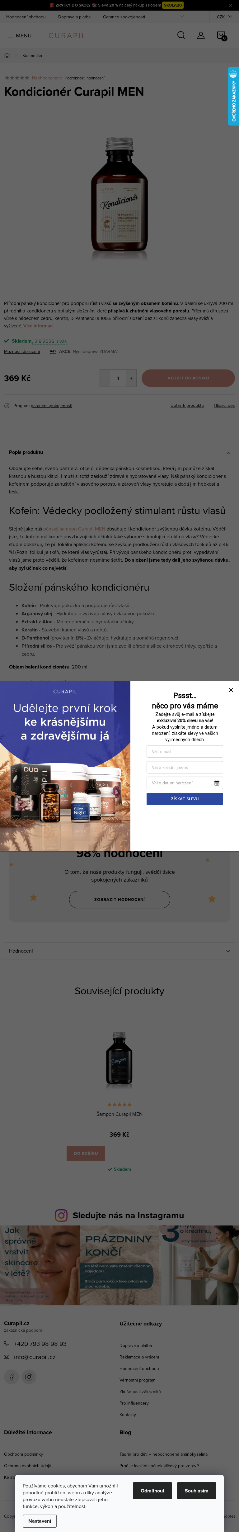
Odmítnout (152, 1490)
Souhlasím (197, 1490)
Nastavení (39, 1521)
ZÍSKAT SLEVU (185, 799)
